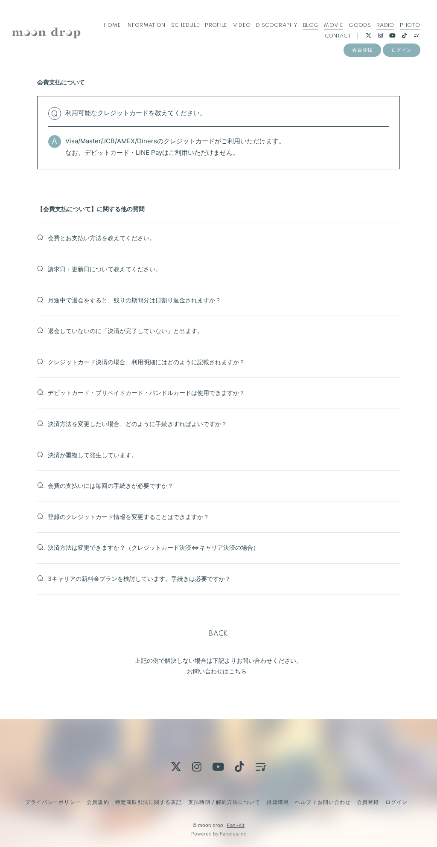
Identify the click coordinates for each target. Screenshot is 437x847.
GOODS (360, 25)
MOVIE (333, 25)
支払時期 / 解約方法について (224, 802)
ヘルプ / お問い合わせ (322, 802)
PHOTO (410, 25)
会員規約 (98, 802)
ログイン (401, 50)
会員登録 (362, 50)
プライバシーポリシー (53, 802)
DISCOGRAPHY (276, 25)
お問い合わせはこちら (217, 671)
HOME (112, 25)
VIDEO (242, 25)
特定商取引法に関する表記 (148, 802)
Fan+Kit (236, 825)
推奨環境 (278, 802)
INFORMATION (146, 25)
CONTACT (338, 36)
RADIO (385, 25)
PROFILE (216, 25)
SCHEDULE (185, 25)
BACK (218, 634)
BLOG (310, 25)
